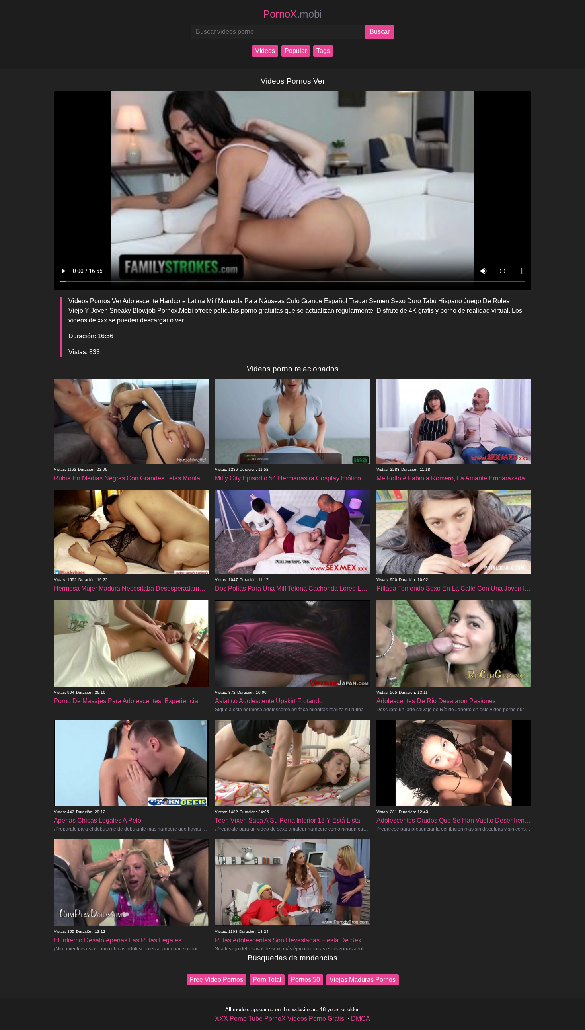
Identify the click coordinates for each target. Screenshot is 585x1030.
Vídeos (265, 50)
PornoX (292, 14)
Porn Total (267, 979)
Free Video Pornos (216, 979)
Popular (296, 50)
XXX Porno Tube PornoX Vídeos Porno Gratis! (280, 1018)
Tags (323, 50)
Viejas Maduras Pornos (363, 979)
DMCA (360, 1018)
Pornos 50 (305, 979)
